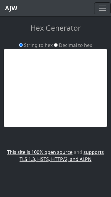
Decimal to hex (75, 45)
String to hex (38, 45)
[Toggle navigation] (102, 8)
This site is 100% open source (40, 152)
